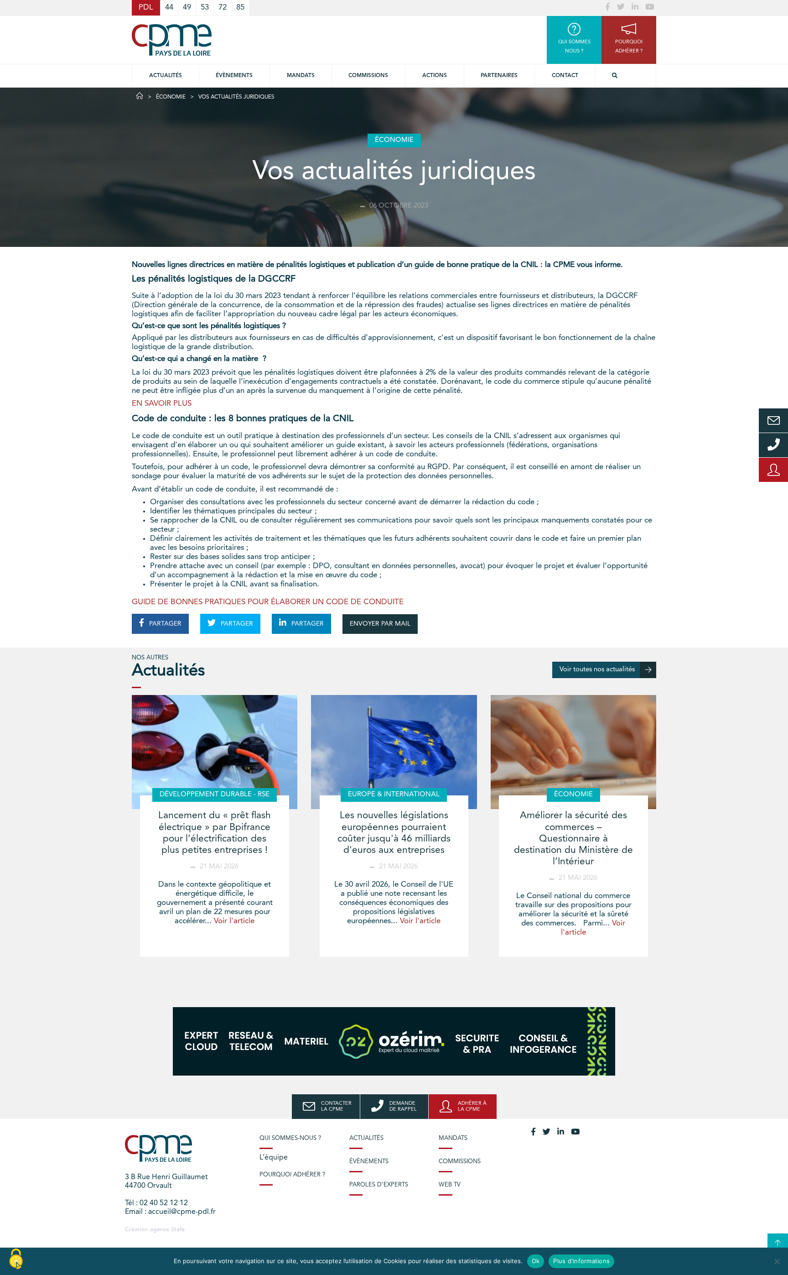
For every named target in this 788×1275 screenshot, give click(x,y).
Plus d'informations (581, 1261)
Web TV (450, 1185)
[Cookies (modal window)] (16, 1259)
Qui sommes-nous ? (290, 1138)
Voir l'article (234, 921)
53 (205, 7)
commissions (368, 75)
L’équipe (273, 1157)
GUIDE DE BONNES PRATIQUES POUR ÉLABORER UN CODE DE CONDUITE (268, 602)
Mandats (301, 75)
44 (169, 7)
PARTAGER (164, 624)
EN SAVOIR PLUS (162, 404)
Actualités (165, 75)
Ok (536, 1261)
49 (187, 7)
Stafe (178, 1230)
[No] (776, 1261)
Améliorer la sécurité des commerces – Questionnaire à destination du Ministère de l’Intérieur (573, 839)
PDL (146, 7)
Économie (171, 97)
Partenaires (499, 75)
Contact (565, 75)
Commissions (460, 1162)
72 (222, 7)
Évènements (234, 75)
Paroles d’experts (378, 1185)
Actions (434, 75)
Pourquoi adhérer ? (292, 1175)
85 (240, 7)
